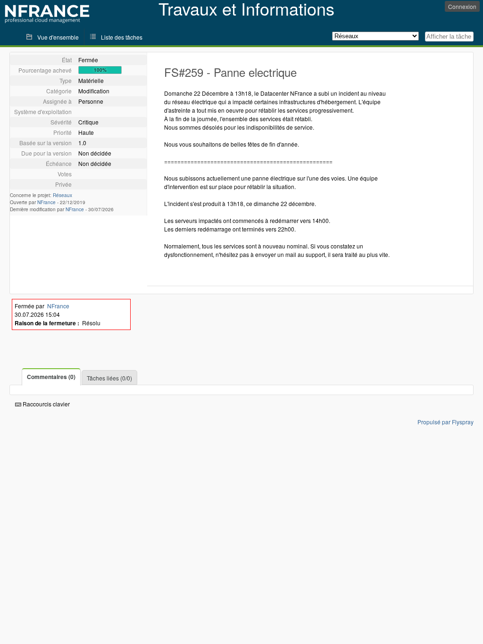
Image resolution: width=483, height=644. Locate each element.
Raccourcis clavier (45, 404)
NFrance (46, 202)
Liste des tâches (121, 37)
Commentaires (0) (51, 376)
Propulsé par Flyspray (445, 422)
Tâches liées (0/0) (109, 378)
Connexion (462, 6)
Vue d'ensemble (58, 37)
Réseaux (62, 195)
